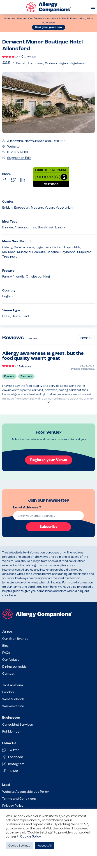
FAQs (6, 653)
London (8, 692)
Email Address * (27, 507)
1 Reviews (30, 57)
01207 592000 (17, 152)
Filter (84, 338)
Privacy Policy (12, 806)
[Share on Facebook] (4, 180)
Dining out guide (14, 667)
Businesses (11, 717)
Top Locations (12, 685)
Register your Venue (48, 460)
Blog (5, 646)
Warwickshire (13, 706)
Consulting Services (17, 724)
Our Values (10, 660)
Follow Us (9, 743)
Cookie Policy (30, 836)
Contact (8, 674)
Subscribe (48, 527)
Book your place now (48, 27)
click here (50, 586)
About (7, 632)
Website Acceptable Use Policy (25, 792)
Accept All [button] (45, 845)
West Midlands (13, 699)
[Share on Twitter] (13, 180)
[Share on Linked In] (22, 180)
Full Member (11, 731)
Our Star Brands (15, 639)
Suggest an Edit (19, 158)
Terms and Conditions (19, 799)
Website (13, 146)
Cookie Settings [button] (19, 845)
